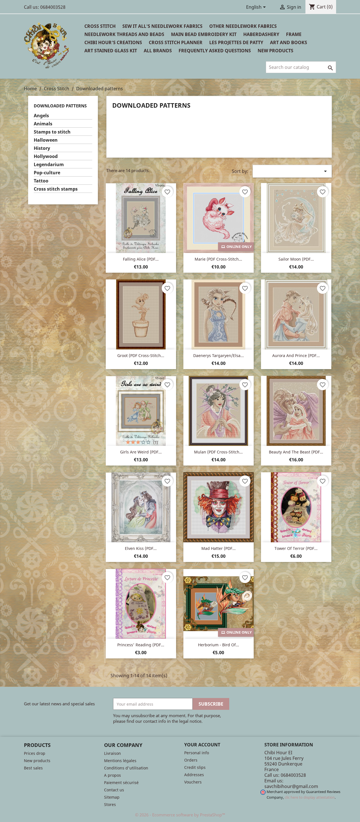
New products (37, 760)
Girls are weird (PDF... (141, 452)
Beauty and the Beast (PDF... (296, 452)
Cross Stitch (100, 26)
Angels (41, 116)
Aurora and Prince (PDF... (296, 355)
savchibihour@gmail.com (291, 786)
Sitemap (112, 797)
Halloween (46, 140)
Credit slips (195, 767)
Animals (43, 124)
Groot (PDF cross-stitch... (140, 355)
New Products (275, 51)
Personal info (196, 752)
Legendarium (49, 165)
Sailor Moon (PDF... (296, 259)
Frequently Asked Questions (215, 51)
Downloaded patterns (60, 106)
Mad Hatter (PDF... (218, 548)
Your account (202, 745)
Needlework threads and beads (124, 34)
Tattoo (41, 181)
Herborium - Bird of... (218, 644)
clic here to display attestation (310, 797)
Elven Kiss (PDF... (141, 548)
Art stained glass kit (110, 51)
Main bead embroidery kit (204, 34)
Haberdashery (261, 34)
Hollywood (46, 156)
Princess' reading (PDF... (140, 644)
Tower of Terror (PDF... (296, 548)
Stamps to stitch (52, 132)
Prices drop (34, 753)
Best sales (33, 768)
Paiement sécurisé (121, 782)
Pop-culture (47, 173)
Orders (190, 760)
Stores (110, 804)
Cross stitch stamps (56, 189)
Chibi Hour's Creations (113, 42)
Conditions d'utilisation (126, 768)
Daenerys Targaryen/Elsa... (218, 355)
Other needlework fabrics (243, 26)
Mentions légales (120, 760)
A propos (112, 775)
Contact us (114, 789)
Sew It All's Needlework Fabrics (162, 26)
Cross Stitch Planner (175, 42)
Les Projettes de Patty (236, 42)
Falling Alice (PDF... (141, 259)
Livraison (112, 753)
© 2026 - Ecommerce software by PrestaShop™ (180, 815)
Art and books (288, 42)
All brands (158, 51)
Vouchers (193, 782)
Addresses (194, 774)
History (42, 148)
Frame (294, 34)
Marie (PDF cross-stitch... (218, 259)
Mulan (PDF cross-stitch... (218, 452)
